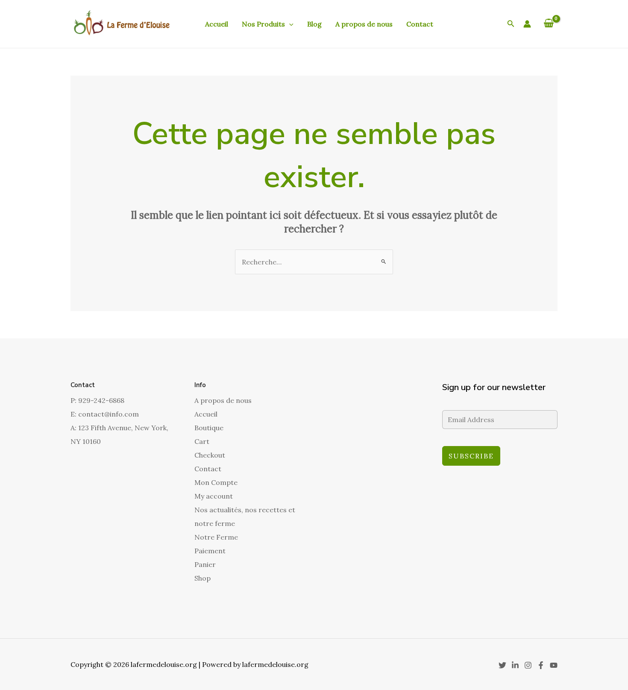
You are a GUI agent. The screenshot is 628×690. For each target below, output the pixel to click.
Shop (202, 578)
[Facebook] (541, 665)
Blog (314, 24)
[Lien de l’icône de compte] (527, 24)
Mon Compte (216, 482)
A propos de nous (364, 24)
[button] (289, 24)
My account (213, 496)
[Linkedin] (515, 665)
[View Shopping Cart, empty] (549, 23)
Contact (419, 24)
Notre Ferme (216, 537)
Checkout (209, 455)
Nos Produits (263, 24)
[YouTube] (554, 665)
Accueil (216, 24)
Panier (205, 564)
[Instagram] (528, 665)
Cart (201, 441)
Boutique (208, 427)
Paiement (210, 550)
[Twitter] (502, 665)
